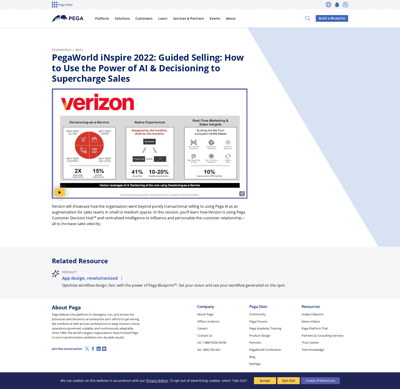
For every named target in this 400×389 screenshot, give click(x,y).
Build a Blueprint (332, 18)
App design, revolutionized (90, 278)
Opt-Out (288, 380)
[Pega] (68, 18)
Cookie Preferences (320, 380)
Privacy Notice (157, 380)
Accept (265, 380)
